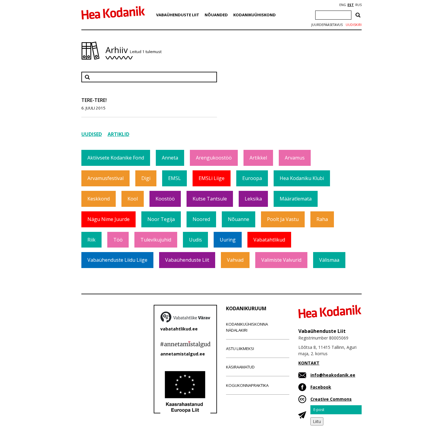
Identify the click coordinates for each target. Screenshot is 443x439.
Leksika (253, 198)
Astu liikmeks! (240, 348)
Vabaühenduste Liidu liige (117, 260)
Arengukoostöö (214, 157)
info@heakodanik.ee (332, 375)
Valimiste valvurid (281, 260)
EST (350, 5)
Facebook (320, 387)
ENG (342, 5)
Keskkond (98, 198)
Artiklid (118, 134)
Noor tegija (161, 219)
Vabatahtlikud (269, 239)
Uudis (195, 239)
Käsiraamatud (240, 367)
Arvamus (295, 157)
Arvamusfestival (105, 178)
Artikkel (258, 157)
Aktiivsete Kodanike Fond (115, 157)
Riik (91, 239)
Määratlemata (296, 198)
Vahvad (235, 260)
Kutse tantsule (210, 198)
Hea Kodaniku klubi (302, 178)
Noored (201, 219)
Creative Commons (331, 399)
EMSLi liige (212, 178)
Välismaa (329, 260)
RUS (358, 5)
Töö (118, 239)
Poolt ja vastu (283, 219)
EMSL (174, 178)
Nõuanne (238, 219)
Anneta (170, 157)
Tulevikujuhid (155, 239)
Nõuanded (216, 14)
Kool (132, 198)
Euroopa (252, 178)
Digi (145, 178)
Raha (322, 219)
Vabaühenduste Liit (177, 14)
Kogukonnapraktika (247, 385)
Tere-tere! (94, 100)
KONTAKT (308, 363)
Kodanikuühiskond (254, 14)
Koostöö (165, 198)
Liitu (317, 421)
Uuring (228, 239)
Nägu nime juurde (108, 219)
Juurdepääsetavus (327, 25)
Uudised (91, 134)
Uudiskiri (354, 25)
